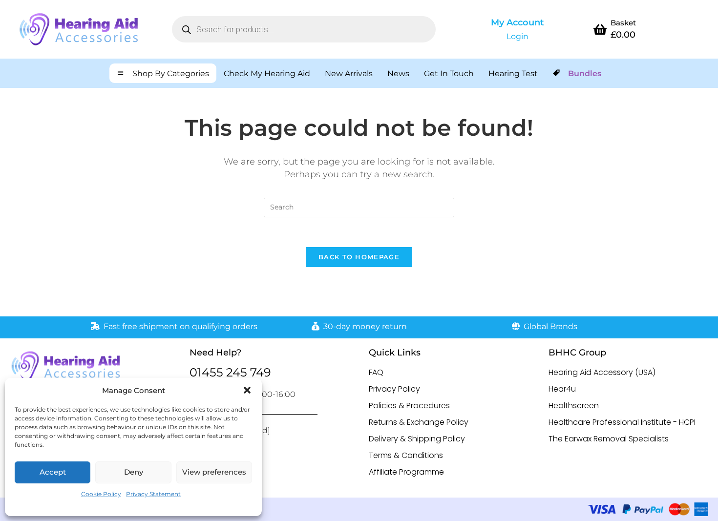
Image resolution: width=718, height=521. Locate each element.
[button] (247, 390)
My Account (517, 22)
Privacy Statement (153, 494)
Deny (133, 472)
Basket (623, 22)
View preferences (214, 472)
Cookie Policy (101, 494)
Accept (53, 472)
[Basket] (600, 29)
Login (517, 36)
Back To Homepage (359, 257)
